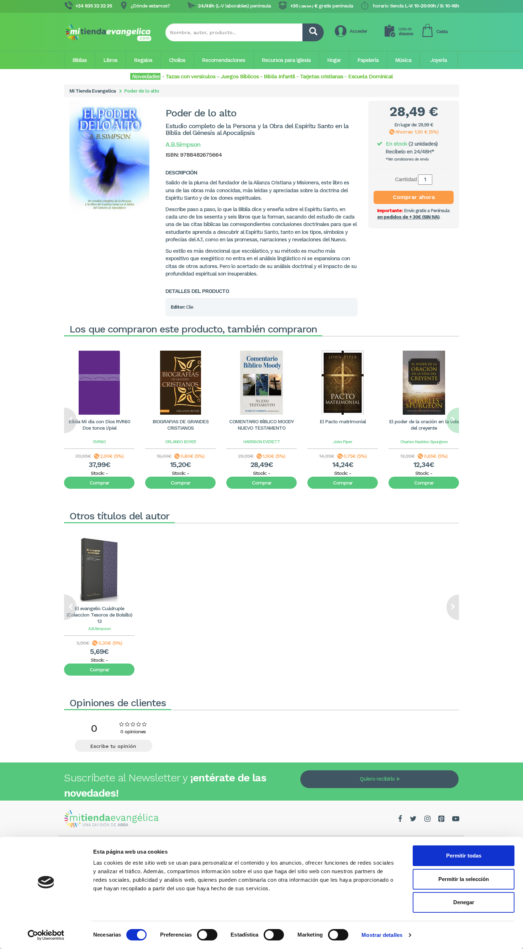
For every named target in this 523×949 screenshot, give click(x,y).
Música (403, 60)
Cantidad (406, 179)
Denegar (463, 902)
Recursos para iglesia (286, 60)
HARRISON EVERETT (261, 441)
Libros (110, 60)
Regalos (143, 60)
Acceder (358, 31)
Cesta (442, 31)
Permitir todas (463, 856)
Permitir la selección (463, 879)
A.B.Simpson (99, 628)
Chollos (177, 60)
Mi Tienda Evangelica (92, 91)
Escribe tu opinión (113, 746)
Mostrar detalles (381, 935)
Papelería (368, 60)
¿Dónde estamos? (150, 6)
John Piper (342, 441)
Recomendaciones (223, 60)
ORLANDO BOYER (180, 441)
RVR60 (99, 441)
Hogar (334, 60)
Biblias (80, 60)
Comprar (99, 483)
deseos (405, 31)
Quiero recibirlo (377, 779)
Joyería (438, 60)
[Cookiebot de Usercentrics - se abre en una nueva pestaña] (46, 935)
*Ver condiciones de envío (407, 159)
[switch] (207, 934)
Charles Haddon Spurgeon (424, 441)
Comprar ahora (414, 197)
